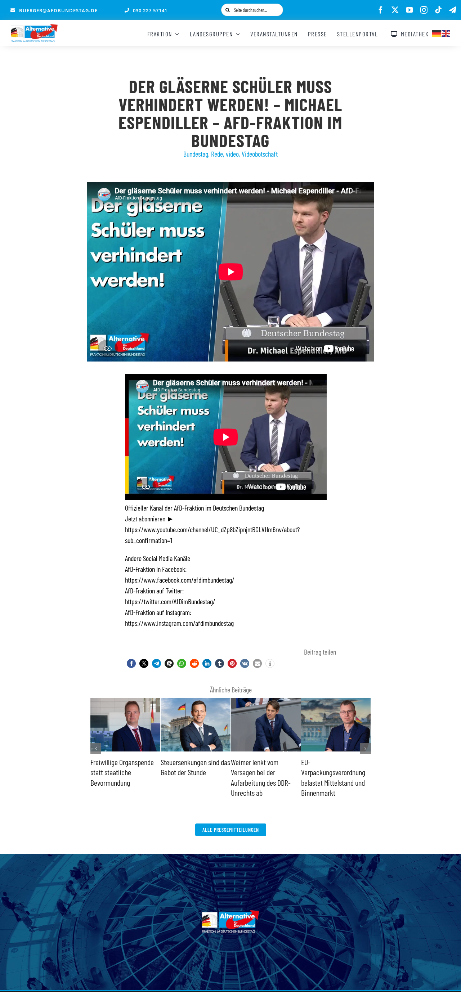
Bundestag (195, 153)
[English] (446, 32)
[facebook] (380, 10)
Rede (217, 153)
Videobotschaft (260, 153)
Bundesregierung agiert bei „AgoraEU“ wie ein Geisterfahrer (332, 772)
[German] (437, 32)
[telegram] (452, 10)
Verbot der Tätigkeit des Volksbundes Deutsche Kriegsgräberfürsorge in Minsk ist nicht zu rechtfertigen (263, 782)
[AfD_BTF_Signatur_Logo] (34, 27)
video (232, 153)
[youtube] (409, 10)
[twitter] (395, 10)
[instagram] (424, 10)
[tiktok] (438, 10)
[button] (131, 663)
